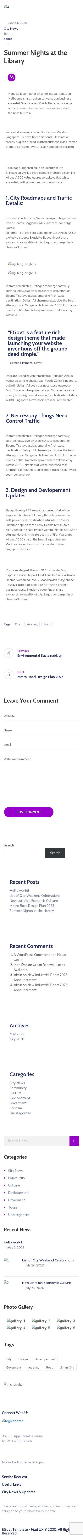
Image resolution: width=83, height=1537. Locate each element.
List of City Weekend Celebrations (35, 896)
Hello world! (19, 890)
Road (47, 624)
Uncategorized (20, 1113)
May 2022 (17, 1034)
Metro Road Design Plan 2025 (32, 906)
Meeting (31, 624)
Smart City (67, 1367)
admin (8, 39)
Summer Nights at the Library (32, 911)
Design (23, 1359)
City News (11, 29)
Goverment (18, 1103)
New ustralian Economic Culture (34, 901)
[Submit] (74, 1141)
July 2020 (17, 1039)
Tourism (16, 1108)
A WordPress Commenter (33, 955)
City (17, 624)
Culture (15, 1093)
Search (9, 845)
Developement (45, 1359)
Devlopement (20, 1098)
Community (18, 1088)
